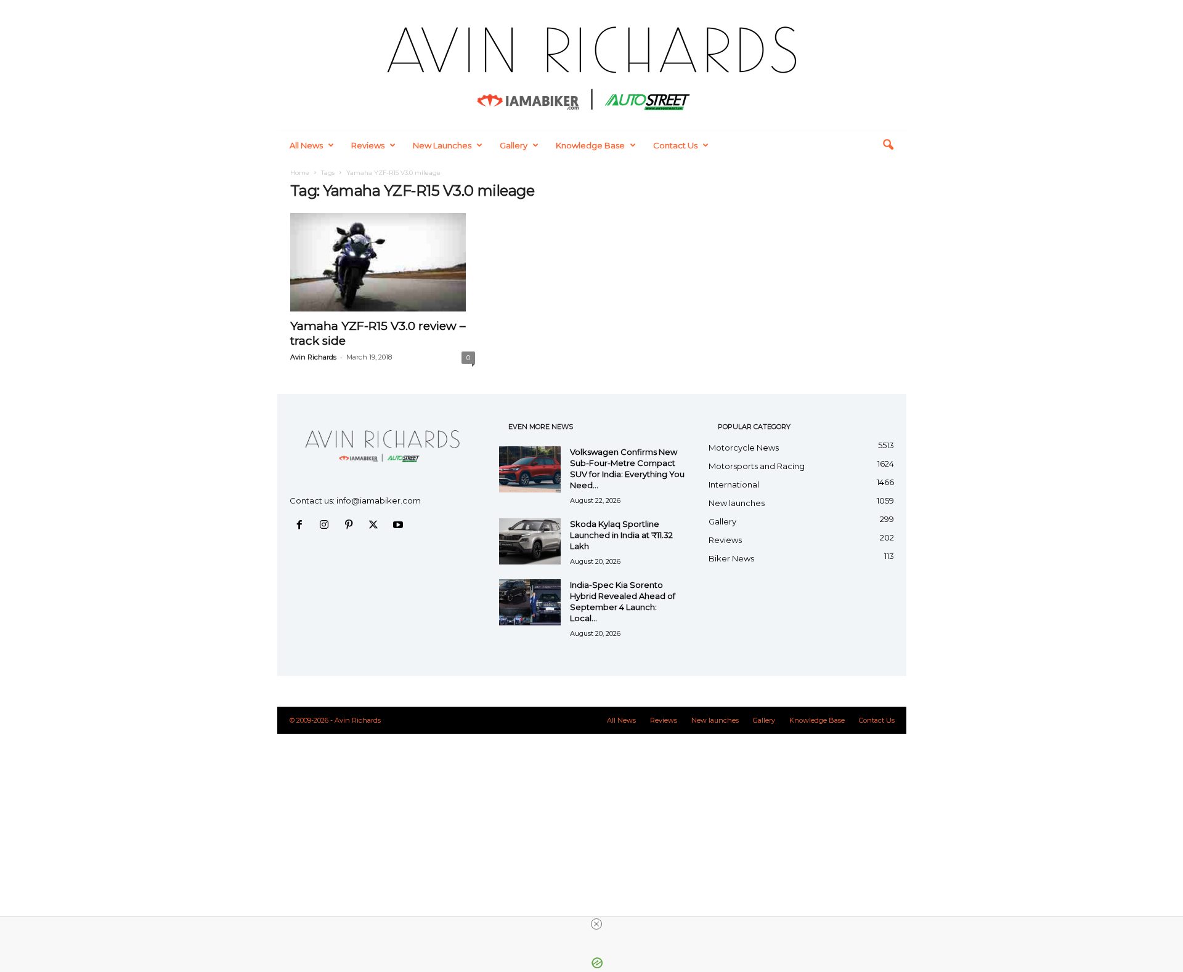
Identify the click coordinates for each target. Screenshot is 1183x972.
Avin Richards (313, 357)
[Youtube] (399, 526)
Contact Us (675, 145)
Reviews (367, 145)
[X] (376, 526)
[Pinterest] (351, 526)
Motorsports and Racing (757, 466)
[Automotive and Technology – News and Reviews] (591, 64)
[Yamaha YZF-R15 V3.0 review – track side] (382, 262)
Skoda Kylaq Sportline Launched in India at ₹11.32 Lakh (621, 535)
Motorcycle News (744, 447)
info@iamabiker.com (378, 500)
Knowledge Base (590, 145)
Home (299, 173)
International (734, 484)
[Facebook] (302, 526)
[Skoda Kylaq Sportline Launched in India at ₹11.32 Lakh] (530, 541)
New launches (442, 145)
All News (306, 145)
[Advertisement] (591, 811)
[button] (887, 145)
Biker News (731, 558)
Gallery (513, 145)
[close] (596, 924)
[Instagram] (326, 526)
